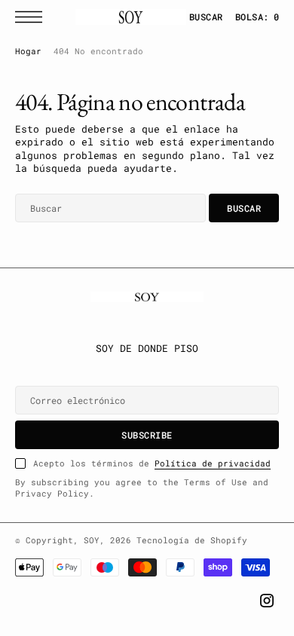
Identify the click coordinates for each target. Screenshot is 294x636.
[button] (32, 17)
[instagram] (267, 601)
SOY (92, 540)
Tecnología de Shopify (191, 540)
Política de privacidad (213, 463)
